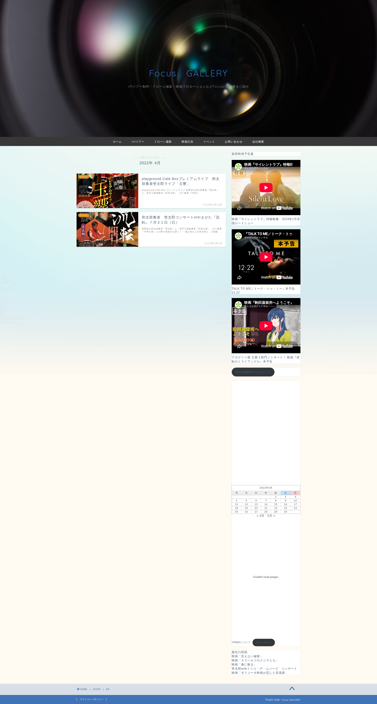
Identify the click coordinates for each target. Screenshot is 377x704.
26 (246, 511)
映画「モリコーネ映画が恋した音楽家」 (260, 672)
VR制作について (241, 642)
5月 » (271, 515)
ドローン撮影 (163, 141)
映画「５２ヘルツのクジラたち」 (255, 660)
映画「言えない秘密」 (247, 656)
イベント (209, 141)
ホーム (117, 141)
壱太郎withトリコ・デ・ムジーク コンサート (264, 668)
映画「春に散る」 (244, 664)
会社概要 (258, 141)
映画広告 (187, 141)
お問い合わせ (233, 141)
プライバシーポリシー (91, 699)
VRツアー (138, 141)
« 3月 (260, 515)
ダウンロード (263, 642)
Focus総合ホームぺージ (253, 372)
